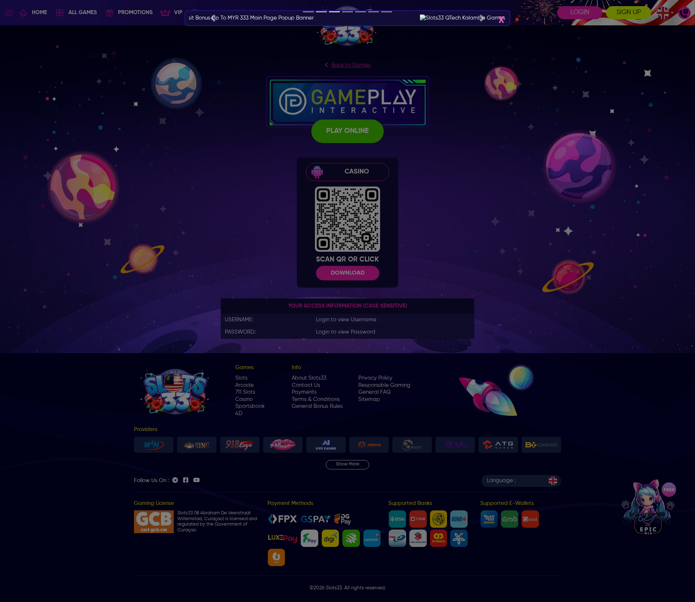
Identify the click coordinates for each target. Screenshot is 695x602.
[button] (212, 18)
